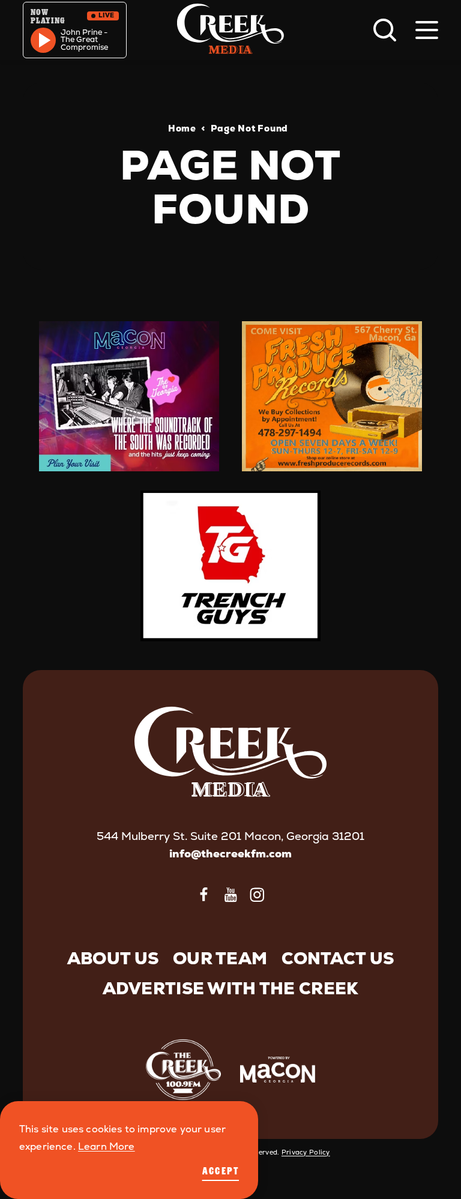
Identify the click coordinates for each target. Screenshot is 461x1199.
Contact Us (338, 958)
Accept (220, 1170)
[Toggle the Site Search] (384, 30)
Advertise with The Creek (231, 988)
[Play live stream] (43, 40)
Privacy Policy (306, 1152)
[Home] (230, 30)
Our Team (220, 958)
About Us (112, 958)
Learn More (106, 1146)
